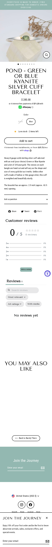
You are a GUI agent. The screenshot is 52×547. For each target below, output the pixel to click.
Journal (30, 512)
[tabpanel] (26, 317)
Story (38, 512)
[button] (26, 243)
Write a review (26, 269)
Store (22, 512)
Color (26, 114)
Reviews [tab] (15, 281)
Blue (31, 121)
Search (14, 512)
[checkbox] (33, 304)
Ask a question (10, 199)
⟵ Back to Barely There (26, 438)
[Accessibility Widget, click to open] (47, 273)
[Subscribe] (47, 541)
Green (20, 121)
